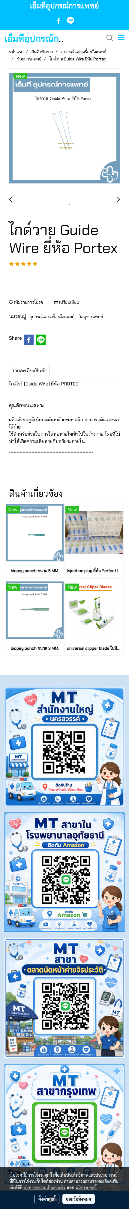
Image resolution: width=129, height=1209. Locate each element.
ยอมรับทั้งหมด (78, 1199)
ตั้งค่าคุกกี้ (47, 1199)
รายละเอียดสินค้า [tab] (29, 370)
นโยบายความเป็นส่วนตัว (44, 1187)
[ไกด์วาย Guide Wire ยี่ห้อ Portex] (64, 129)
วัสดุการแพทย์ (91, 316)
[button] (108, 38)
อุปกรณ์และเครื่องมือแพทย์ (52, 316)
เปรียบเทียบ (68, 302)
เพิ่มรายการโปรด (28, 302)
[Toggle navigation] (121, 38)
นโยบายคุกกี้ (86, 1187)
